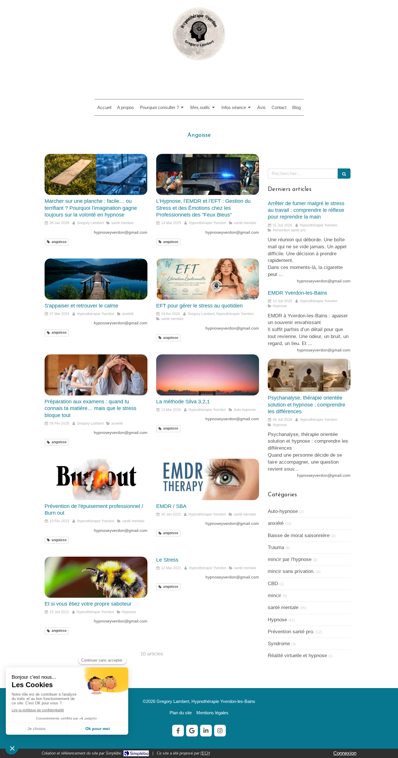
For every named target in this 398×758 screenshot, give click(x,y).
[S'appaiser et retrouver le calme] (96, 279)
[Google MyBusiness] (192, 730)
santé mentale (283, 607)
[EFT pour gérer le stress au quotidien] (207, 279)
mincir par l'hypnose (289, 559)
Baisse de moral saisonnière (299, 535)
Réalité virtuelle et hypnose (297, 655)
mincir (274, 595)
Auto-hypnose (283, 511)
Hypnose (277, 619)
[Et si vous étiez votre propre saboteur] (96, 577)
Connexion (344, 753)
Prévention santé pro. (291, 631)
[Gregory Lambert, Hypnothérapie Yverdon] (199, 63)
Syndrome (279, 643)
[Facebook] (178, 730)
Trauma (276, 547)
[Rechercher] (344, 173)
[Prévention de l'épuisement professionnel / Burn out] (96, 479)
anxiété (275, 523)
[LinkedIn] (206, 730)
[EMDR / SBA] (207, 479)
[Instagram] (220, 730)
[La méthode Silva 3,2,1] (207, 374)
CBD (273, 583)
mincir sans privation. (291, 571)
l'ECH (205, 753)
